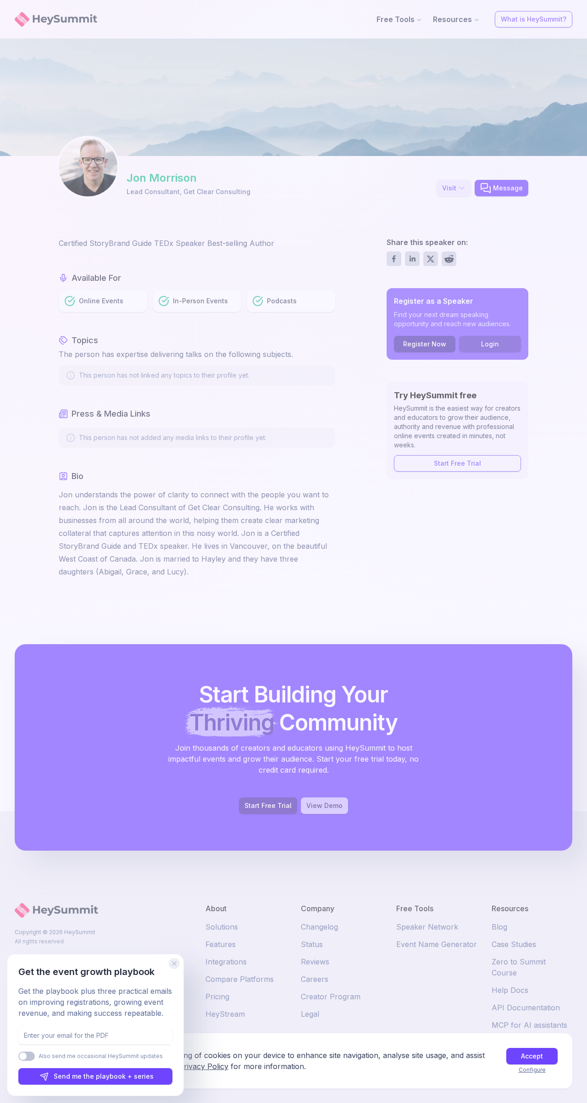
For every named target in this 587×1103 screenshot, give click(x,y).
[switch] (26, 1056)
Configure (532, 1069)
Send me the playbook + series (104, 1076)
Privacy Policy (203, 1066)
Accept (532, 1056)
